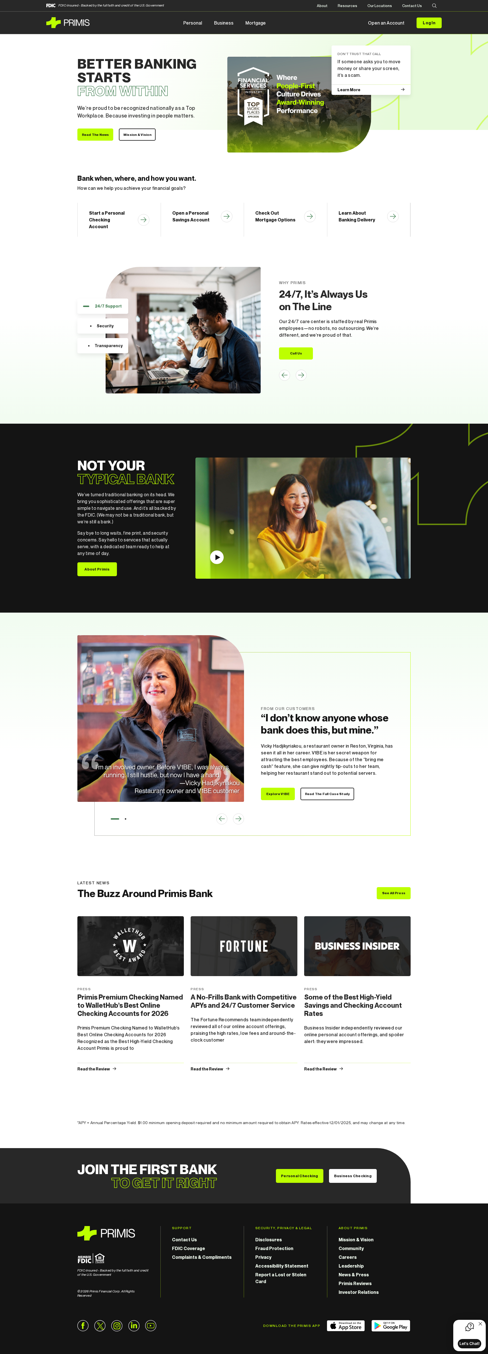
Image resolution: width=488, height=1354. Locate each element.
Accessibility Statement (281, 1266)
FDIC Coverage (188, 1248)
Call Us (296, 353)
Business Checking (353, 1176)
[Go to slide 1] (115, 819)
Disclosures (268, 1239)
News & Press (354, 1274)
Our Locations (379, 5)
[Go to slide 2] (125, 819)
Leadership (351, 1266)
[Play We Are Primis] (303, 518)
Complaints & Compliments (202, 1257)
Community (351, 1248)
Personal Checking (299, 1176)
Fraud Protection (274, 1248)
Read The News (95, 134)
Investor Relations (359, 1292)
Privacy (263, 1257)
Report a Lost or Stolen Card (280, 1278)
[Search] (434, 6)
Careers (348, 1257)
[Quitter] (480, 1324)
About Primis (97, 569)
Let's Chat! (469, 1343)
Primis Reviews (355, 1283)
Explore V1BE (278, 794)
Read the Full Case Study (327, 794)
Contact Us (412, 5)
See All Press (393, 893)
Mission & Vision (137, 134)
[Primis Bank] (113, 1233)
